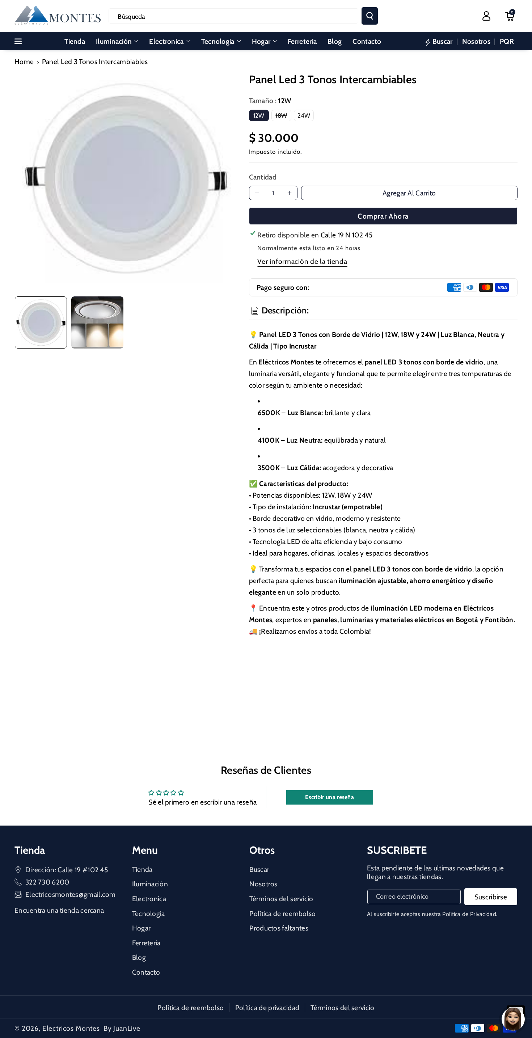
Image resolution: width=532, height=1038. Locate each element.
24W (304, 115)
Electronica (166, 41)
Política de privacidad (267, 1007)
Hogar (261, 41)
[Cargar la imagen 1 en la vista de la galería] (41, 322)
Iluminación (114, 41)
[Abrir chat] (513, 1019)
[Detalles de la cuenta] (486, 16)
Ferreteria (146, 942)
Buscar (259, 869)
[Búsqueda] (370, 16)
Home (24, 61)
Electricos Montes (71, 1028)
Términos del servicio (281, 898)
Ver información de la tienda (302, 261)
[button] (510, 16)
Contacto (146, 972)
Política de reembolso (282, 913)
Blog (139, 957)
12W (259, 115)
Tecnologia (218, 41)
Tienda (142, 869)
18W (283, 116)
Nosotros (263, 883)
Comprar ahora (383, 216)
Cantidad (262, 177)
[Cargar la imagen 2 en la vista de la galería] (97, 322)
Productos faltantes (278, 928)
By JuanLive (122, 1028)
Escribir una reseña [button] (329, 797)
